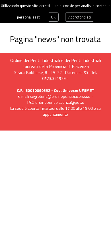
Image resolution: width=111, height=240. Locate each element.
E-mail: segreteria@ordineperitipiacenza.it (54, 96)
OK (53, 17)
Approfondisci (79, 17)
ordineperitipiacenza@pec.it (59, 102)
